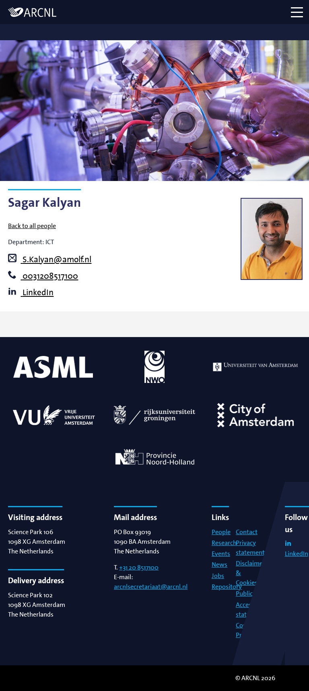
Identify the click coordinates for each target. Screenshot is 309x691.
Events (221, 553)
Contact (247, 532)
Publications (253, 593)
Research (224, 543)
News (219, 564)
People (221, 532)
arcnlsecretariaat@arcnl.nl (150, 586)
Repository (227, 586)
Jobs (218, 576)
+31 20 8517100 (139, 567)
